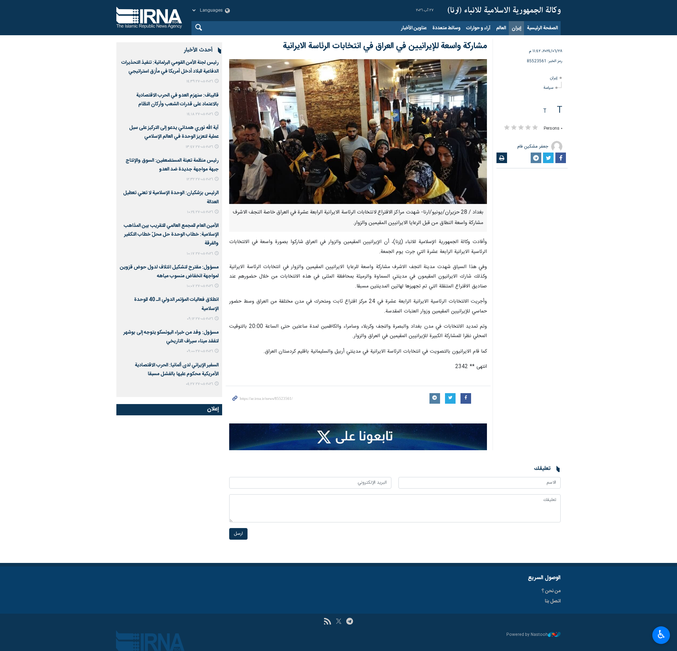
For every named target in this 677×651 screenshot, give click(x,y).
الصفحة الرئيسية (542, 28)
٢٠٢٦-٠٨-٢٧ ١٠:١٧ (200, 253)
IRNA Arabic (504, 11)
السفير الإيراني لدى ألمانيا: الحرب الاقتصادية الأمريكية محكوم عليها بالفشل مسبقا (177, 369)
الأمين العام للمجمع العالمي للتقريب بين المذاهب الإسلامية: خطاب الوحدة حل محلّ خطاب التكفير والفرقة (171, 235)
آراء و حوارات (478, 28)
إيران (516, 28)
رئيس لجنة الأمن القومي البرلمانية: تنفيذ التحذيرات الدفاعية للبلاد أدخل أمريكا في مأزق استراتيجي (170, 67)
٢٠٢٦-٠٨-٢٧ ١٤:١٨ (200, 114)
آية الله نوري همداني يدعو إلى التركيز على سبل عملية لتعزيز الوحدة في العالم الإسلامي (174, 132)
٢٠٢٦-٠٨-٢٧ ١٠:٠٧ (200, 286)
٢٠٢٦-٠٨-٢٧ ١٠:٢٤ (200, 212)
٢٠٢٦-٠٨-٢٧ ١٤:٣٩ (199, 81)
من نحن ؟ (551, 591)
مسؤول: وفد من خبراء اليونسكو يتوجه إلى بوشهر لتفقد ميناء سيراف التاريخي (171, 337)
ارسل (238, 534)
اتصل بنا (553, 601)
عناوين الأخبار (414, 28)
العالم (501, 28)
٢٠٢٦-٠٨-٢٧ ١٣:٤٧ (199, 147)
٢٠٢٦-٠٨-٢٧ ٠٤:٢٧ (199, 384)
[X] (338, 622)
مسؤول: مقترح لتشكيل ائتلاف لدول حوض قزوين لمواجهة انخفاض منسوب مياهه (169, 271)
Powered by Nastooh (527, 635)
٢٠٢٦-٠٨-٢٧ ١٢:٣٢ (199, 179)
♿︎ (661, 634)
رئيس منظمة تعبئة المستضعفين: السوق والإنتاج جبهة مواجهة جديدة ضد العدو (172, 165)
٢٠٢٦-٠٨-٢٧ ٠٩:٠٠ (200, 351)
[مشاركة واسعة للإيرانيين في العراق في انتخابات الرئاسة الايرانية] (358, 131)
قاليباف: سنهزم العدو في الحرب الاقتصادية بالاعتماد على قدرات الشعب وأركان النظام (177, 99)
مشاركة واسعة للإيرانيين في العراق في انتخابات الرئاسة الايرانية (385, 46)
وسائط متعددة (446, 28)
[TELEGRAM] (349, 622)
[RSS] (327, 622)
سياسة (548, 88)
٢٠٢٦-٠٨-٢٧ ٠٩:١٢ (200, 319)
